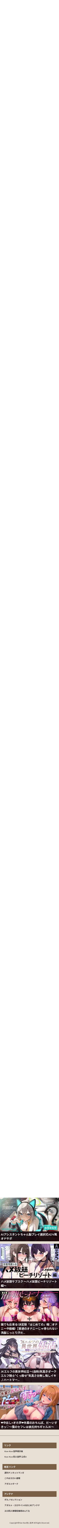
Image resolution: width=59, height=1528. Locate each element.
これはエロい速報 (12, 1478)
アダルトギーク (11, 1484)
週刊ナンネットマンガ (14, 1472)
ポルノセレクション (13, 1499)
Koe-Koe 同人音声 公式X (15, 1456)
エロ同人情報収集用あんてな (17, 1511)
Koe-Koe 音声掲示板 (13, 1451)
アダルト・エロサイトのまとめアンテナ (22, 1505)
